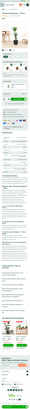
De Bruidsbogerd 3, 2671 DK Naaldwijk (10, 381)
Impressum (26, 403)
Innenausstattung (12, 251)
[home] (9, 4)
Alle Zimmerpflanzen (13, 9)
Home (5, 9)
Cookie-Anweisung (22, 403)
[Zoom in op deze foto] (15, 34)
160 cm (10, 56)
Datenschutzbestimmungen (16, 403)
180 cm (15, 56)
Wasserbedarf (5, 206)
